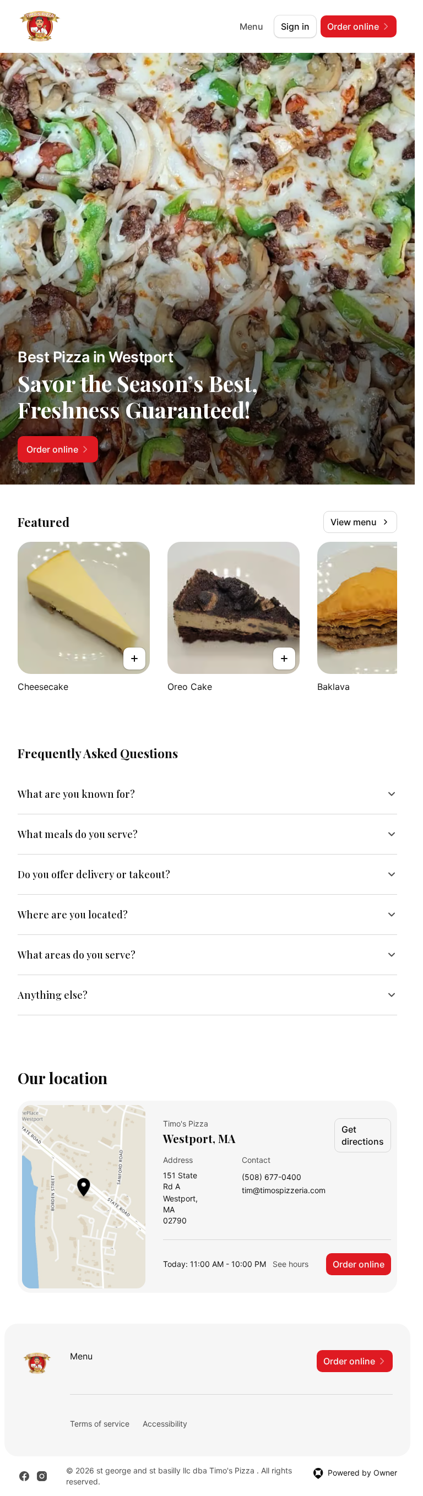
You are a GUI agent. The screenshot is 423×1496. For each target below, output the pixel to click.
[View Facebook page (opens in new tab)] (24, 1476)
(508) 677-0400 (271, 1177)
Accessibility (165, 1423)
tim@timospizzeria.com (284, 1190)
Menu (251, 26)
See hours (290, 1264)
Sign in (295, 26)
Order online (358, 1264)
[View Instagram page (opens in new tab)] (41, 1476)
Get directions (362, 1135)
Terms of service (99, 1423)
